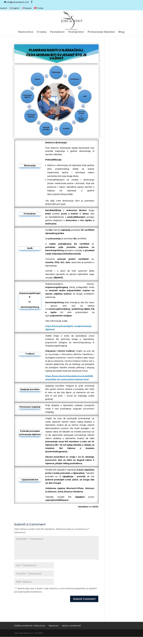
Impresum (53, 625)
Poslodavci (57, 32)
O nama (42, 32)
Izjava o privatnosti (71, 625)
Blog (121, 32)
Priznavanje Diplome (101, 32)
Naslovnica (25, 32)
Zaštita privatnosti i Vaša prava (29, 625)
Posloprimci (76, 32)
